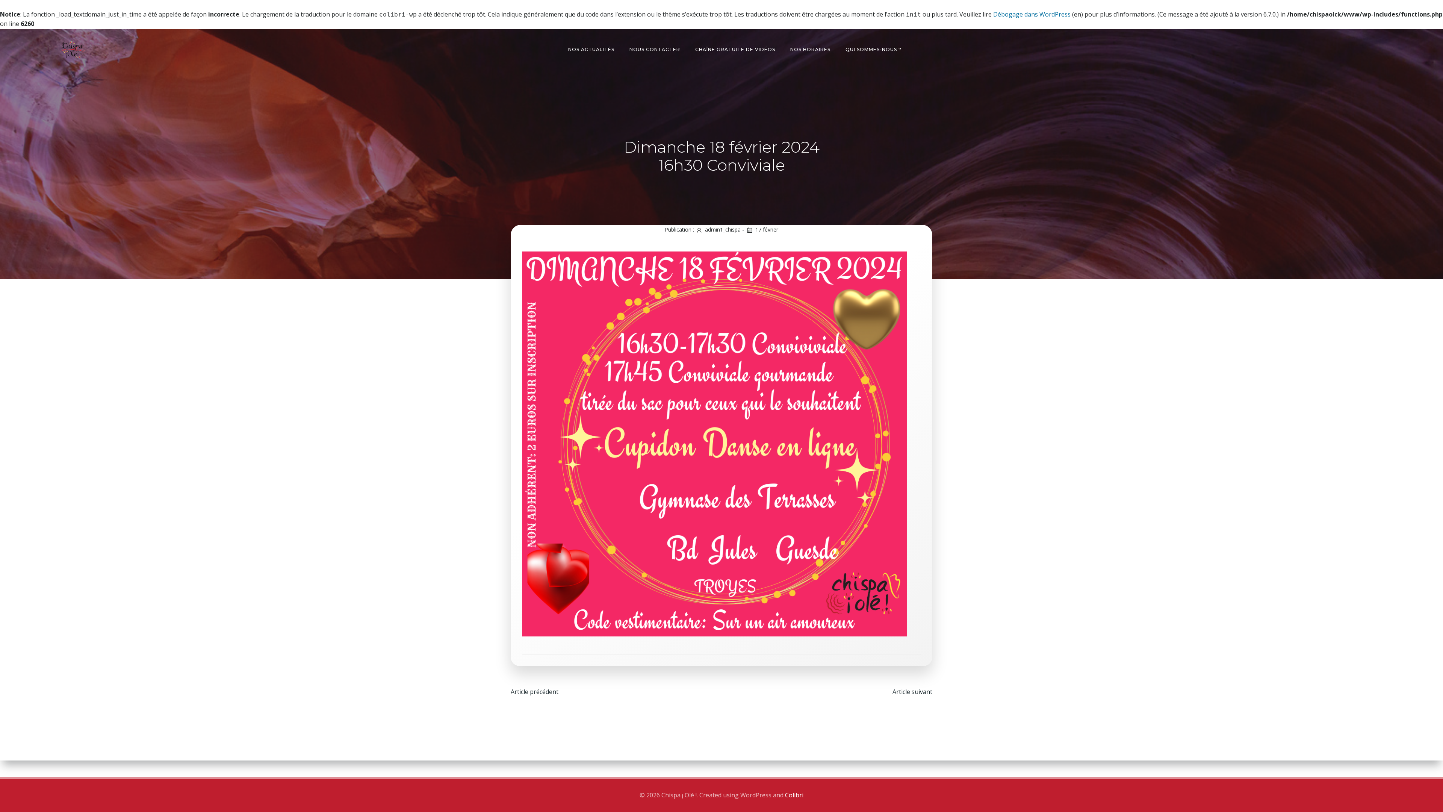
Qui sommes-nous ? (873, 49)
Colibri (794, 795)
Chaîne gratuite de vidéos (735, 49)
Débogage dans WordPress (1032, 14)
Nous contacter (654, 49)
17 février (766, 229)
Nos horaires (810, 49)
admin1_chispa (723, 229)
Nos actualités (591, 49)
